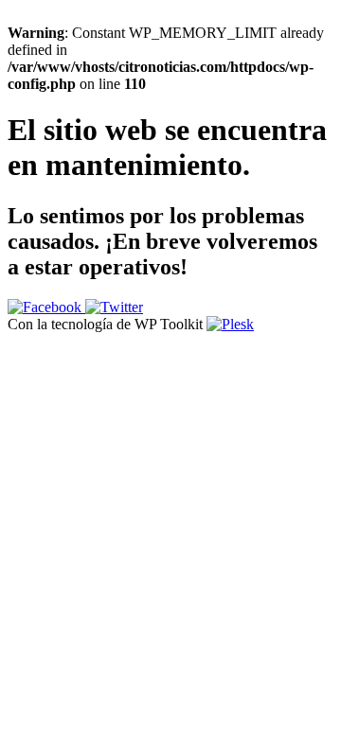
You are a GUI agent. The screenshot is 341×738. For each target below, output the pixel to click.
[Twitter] (114, 307)
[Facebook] (46, 307)
